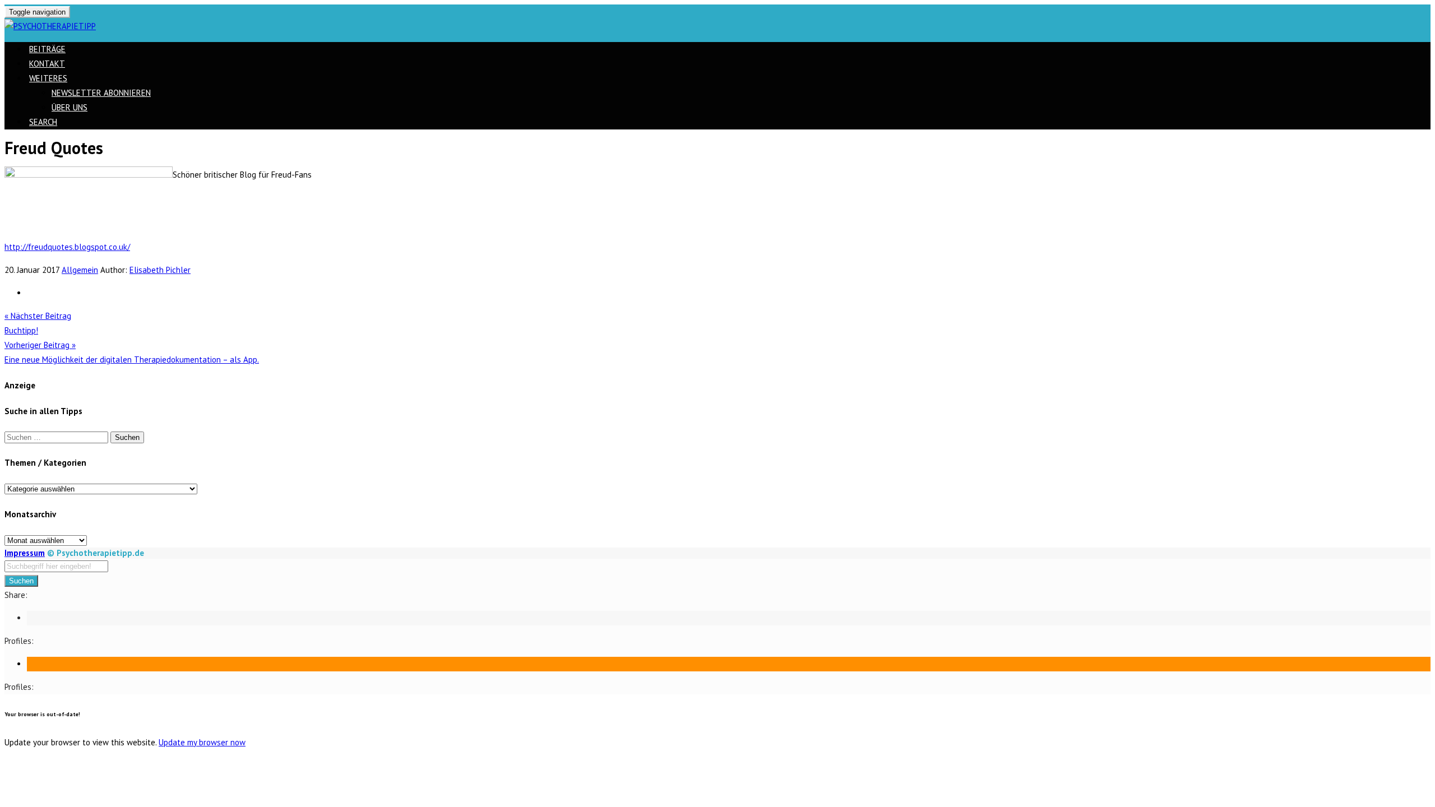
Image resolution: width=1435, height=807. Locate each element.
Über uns (69, 107)
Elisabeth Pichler (160, 270)
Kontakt (47, 63)
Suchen (21, 581)
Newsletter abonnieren (101, 92)
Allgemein (80, 270)
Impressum (24, 553)
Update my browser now (202, 742)
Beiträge (47, 49)
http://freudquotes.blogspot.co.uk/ (67, 247)
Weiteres (48, 78)
